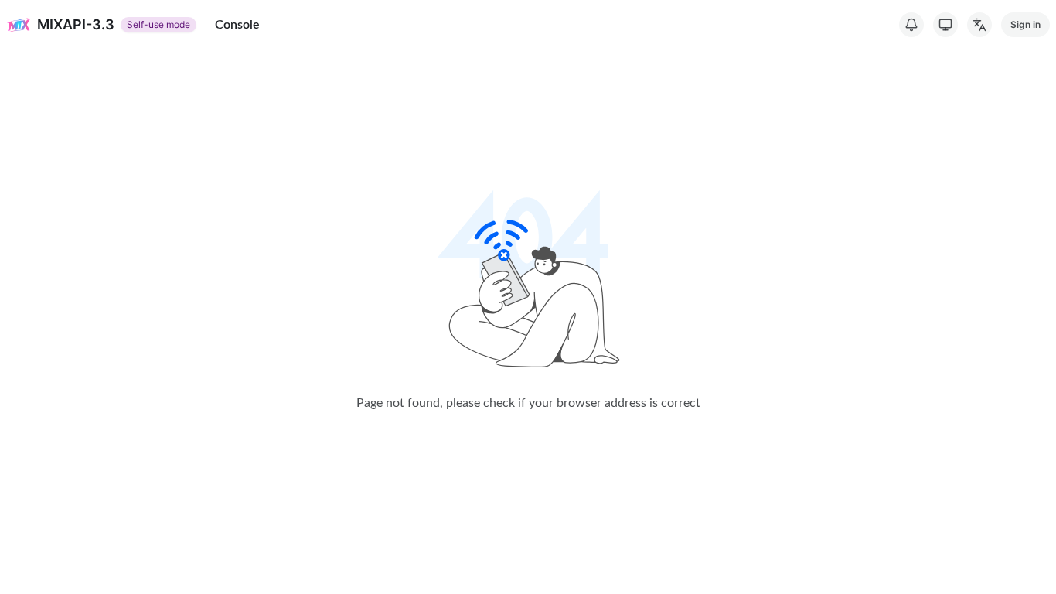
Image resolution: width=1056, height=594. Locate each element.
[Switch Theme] (945, 24)
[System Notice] (911, 24)
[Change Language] (979, 24)
